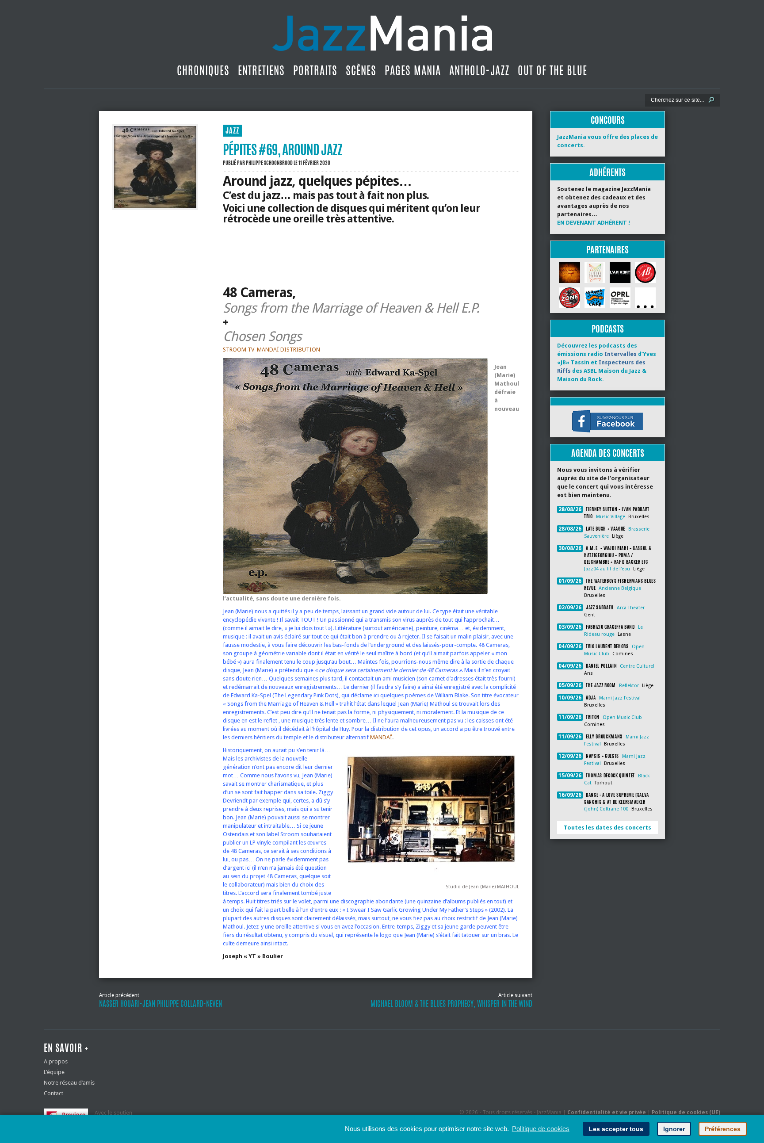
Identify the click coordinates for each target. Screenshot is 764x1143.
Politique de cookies (540, 1128)
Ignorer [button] (674, 1128)
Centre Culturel (637, 666)
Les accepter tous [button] (616, 1128)
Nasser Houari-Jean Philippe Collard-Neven (160, 1003)
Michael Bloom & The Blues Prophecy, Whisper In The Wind (451, 1003)
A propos (56, 1061)
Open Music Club (622, 717)
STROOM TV (238, 349)
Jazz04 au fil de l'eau (607, 569)
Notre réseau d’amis (69, 1082)
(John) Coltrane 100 (606, 809)
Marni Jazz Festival (620, 698)
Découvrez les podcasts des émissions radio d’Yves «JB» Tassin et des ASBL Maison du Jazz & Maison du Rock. (606, 362)
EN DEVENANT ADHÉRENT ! (593, 222)
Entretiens (261, 70)
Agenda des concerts (607, 453)
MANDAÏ (381, 737)
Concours (608, 120)
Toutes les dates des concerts (607, 827)
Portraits (315, 70)
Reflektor (629, 685)
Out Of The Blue (552, 70)
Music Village (610, 517)
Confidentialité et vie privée (606, 1112)
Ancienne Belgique (620, 588)
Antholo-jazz (479, 70)
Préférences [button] (723, 1128)
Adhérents (607, 172)
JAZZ (232, 131)
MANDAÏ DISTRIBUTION (288, 349)
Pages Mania (413, 70)
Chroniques (203, 70)
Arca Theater (631, 608)
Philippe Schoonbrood (269, 163)
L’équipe (54, 1072)
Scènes (361, 70)
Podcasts (608, 328)
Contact (53, 1093)
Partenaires (607, 249)
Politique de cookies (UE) (686, 1112)
